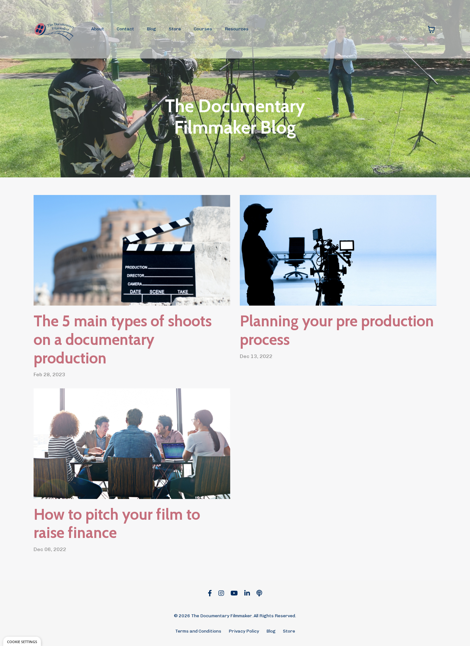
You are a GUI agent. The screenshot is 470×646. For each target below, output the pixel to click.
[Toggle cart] (431, 29)
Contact (125, 29)
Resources (236, 29)
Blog (151, 29)
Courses (203, 29)
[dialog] (22, 641)
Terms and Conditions (198, 631)
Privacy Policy (244, 631)
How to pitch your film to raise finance (117, 523)
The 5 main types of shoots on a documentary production (123, 339)
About (97, 29)
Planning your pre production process (337, 330)
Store (175, 29)
